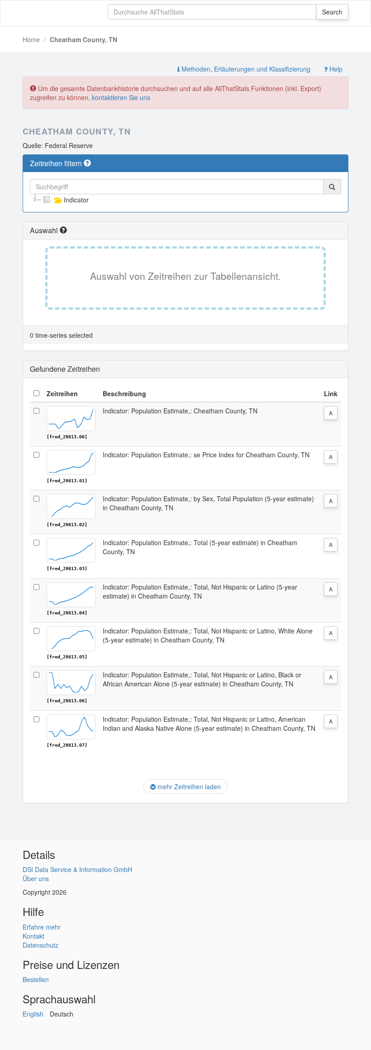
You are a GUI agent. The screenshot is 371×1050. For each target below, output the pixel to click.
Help (335, 68)
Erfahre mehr (42, 926)
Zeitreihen (62, 393)
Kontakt (33, 935)
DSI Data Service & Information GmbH (77, 869)
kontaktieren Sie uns (121, 97)
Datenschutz (40, 944)
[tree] (185, 199)
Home (31, 39)
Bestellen (36, 979)
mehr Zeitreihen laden (188, 786)
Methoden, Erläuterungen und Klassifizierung (245, 68)
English (33, 1013)
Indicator (76, 199)
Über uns (36, 878)
